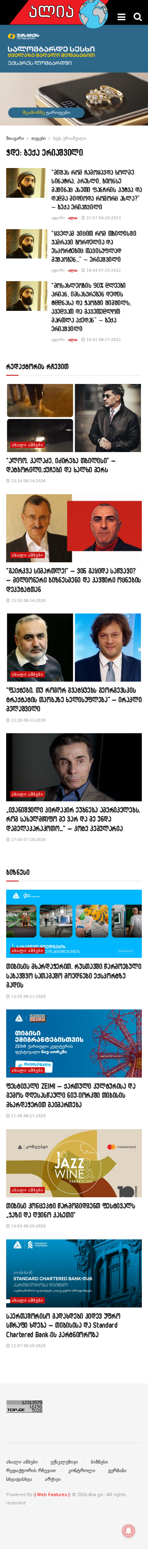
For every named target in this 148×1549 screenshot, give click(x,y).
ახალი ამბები (27, 445)
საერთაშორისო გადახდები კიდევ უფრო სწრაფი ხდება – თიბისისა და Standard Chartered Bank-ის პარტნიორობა (63, 1325)
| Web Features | (52, 1494)
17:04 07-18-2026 (28, 839)
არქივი (53, 1479)
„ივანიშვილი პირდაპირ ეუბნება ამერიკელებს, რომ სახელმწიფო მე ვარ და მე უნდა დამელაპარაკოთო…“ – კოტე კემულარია (73, 819)
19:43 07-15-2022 (103, 270)
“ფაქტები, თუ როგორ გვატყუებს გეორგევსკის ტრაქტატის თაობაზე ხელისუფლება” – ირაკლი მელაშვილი (74, 699)
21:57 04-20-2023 (103, 218)
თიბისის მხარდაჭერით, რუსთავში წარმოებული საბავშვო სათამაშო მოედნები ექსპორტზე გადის (73, 975)
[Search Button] (138, 17)
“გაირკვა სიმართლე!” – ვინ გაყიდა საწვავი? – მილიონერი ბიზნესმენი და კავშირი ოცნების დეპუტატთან (73, 580)
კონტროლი (81, 1470)
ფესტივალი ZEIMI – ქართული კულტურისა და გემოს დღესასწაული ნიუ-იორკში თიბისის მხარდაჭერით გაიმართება (71, 1095)
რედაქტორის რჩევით (31, 1470)
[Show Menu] (121, 17)
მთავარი (15, 138)
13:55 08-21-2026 (28, 996)
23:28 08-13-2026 (28, 720)
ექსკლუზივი (64, 1462)
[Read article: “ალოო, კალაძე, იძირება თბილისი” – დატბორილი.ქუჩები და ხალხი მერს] (74, 418)
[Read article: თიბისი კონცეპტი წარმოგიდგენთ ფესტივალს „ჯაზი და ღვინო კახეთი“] (74, 1163)
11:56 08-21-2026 (28, 1115)
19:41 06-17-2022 (103, 339)
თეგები (38, 138)
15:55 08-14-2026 (28, 600)
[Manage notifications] (128, 1530)
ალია (72, 218)
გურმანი (117, 1470)
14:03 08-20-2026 (28, 1226)
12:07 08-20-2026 (28, 1345)
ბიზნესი (99, 1462)
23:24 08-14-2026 (28, 480)
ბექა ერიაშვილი (69, 138)
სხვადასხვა (19, 1479)
